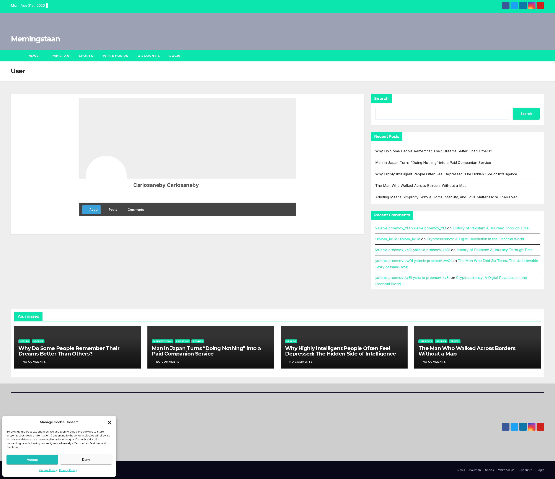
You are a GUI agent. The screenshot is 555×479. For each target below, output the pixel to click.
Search (381, 98)
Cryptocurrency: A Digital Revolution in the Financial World (475, 239)
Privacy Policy (68, 470)
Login (174, 56)
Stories (38, 341)
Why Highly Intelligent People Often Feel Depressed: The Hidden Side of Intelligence (446, 174)
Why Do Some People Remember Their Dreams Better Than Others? (433, 151)
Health (24, 341)
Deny (86, 460)
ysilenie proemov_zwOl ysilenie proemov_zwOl (413, 260)
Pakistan (60, 56)
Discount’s (149, 56)
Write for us (115, 56)
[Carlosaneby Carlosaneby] (106, 176)
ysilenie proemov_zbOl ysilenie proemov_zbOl (412, 250)
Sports (86, 56)
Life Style (182, 341)
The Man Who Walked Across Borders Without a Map (421, 185)
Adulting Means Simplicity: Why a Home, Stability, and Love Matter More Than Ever (446, 197)
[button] (110, 422)
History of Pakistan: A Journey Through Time (491, 228)
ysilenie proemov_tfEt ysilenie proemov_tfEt (410, 228)
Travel (454, 341)
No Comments (34, 361)
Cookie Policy (48, 470)
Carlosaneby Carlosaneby (166, 185)
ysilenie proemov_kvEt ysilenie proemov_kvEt (412, 277)
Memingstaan (35, 38)
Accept (32, 460)
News (34, 56)
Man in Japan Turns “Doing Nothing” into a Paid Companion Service (433, 162)
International (162, 341)
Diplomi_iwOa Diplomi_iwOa (397, 239)
